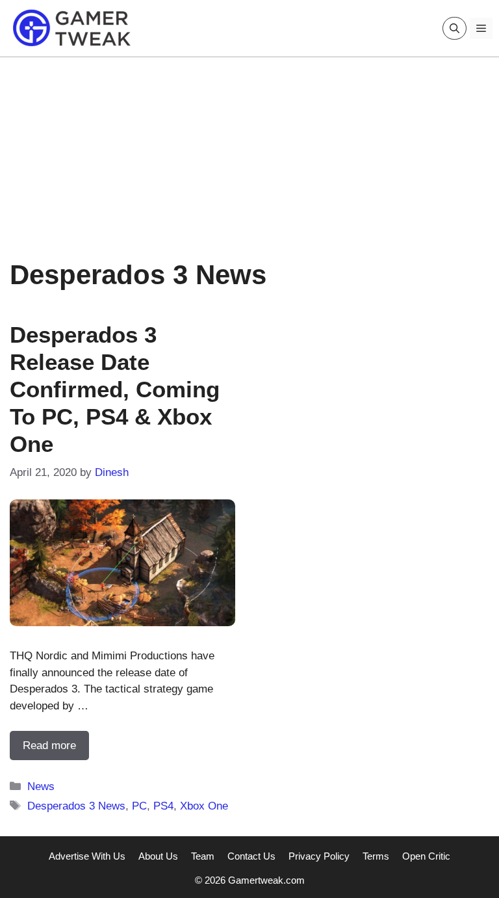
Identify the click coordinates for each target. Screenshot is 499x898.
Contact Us (251, 856)
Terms (376, 856)
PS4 (163, 806)
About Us (158, 856)
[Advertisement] (249, 148)
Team (202, 856)
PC (139, 806)
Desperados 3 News (76, 806)
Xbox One (204, 806)
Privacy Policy (319, 856)
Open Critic (426, 856)
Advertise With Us (87, 856)
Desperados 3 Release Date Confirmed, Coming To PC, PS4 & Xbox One (115, 389)
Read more (49, 745)
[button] (454, 28)
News (41, 786)
